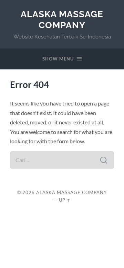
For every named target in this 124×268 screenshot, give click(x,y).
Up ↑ (65, 200)
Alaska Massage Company (62, 19)
